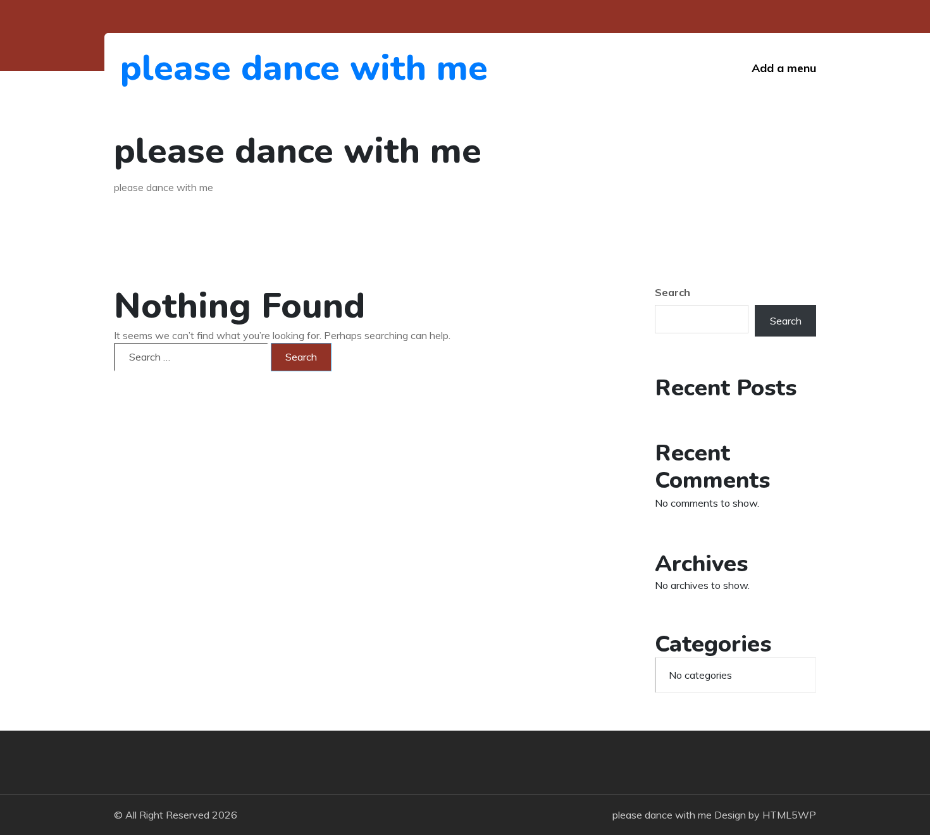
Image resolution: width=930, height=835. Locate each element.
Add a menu (784, 68)
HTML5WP (789, 814)
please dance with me (189, 68)
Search (672, 292)
